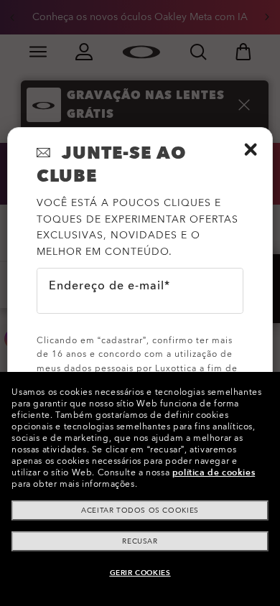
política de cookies (213, 472)
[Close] (250, 149)
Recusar (139, 541)
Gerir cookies (140, 573)
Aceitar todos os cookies (139, 510)
